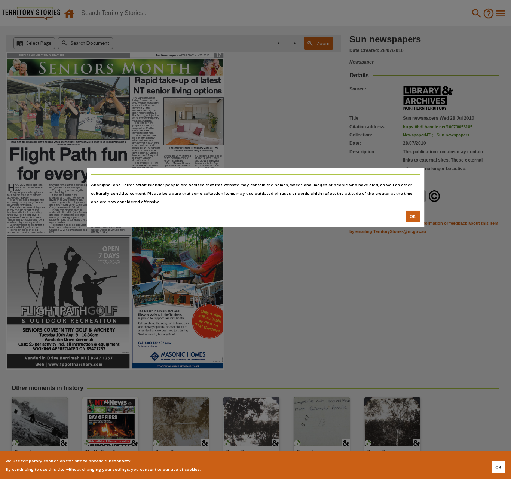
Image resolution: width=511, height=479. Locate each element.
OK (413, 216)
